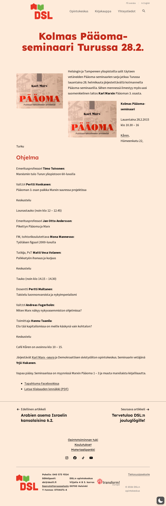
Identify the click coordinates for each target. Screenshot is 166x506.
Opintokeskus (79, 11)
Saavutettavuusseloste (55, 486)
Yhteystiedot (127, 11)
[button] (144, 11)
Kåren (125, 135)
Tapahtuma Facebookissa (41, 383)
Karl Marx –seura (43, 357)
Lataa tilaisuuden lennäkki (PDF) (46, 389)
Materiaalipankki (83, 450)
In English (145, 3)
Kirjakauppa (103, 11)
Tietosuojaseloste (139, 474)
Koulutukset (83, 445)
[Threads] (99, 466)
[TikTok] (83, 466)
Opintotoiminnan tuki (83, 440)
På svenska (131, 3)
